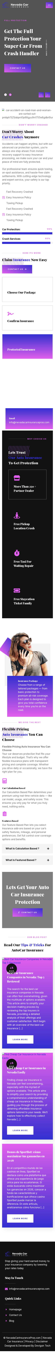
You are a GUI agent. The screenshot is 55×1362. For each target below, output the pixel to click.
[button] (41, 94)
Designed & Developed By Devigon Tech (27, 1345)
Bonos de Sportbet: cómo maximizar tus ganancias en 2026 (26, 1156)
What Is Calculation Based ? (22, 848)
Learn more (20, 1039)
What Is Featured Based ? (21, 860)
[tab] (5, 94)
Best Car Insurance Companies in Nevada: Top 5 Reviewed (25, 977)
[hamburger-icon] (49, 5)
